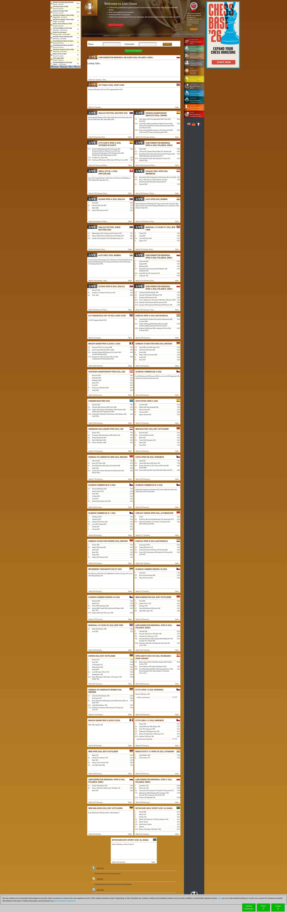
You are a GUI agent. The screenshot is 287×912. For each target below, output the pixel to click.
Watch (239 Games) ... (143, 802)
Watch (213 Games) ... (96, 802)
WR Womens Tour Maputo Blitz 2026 (105, 569)
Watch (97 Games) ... (95, 684)
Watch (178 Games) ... (96, 619)
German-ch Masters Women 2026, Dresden (108, 541)
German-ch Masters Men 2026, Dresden (153, 343)
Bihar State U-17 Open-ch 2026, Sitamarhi (154, 751)
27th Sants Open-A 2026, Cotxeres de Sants (109, 144)
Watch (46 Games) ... (143, 395)
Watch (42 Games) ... (143, 507)
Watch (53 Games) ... (119, 862)
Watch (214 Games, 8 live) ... (145, 280)
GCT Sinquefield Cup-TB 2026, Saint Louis (107, 315)
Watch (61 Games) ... (143, 834)
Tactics (100, 868)
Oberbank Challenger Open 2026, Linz (106, 429)
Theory (100, 879)
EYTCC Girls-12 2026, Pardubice (149, 720)
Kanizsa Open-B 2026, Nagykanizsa (151, 541)
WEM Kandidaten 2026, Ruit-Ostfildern (153, 597)
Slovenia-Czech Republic (144, 739)
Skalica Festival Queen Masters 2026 (109, 228)
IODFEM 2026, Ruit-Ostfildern (101, 656)
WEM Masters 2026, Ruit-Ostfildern (152, 429)
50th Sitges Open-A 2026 (146, 401)
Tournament (129, 44)
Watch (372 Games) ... (143, 650)
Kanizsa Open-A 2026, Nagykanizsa (151, 315)
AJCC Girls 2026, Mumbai (109, 255)
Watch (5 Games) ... (95, 834)
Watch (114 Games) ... (96, 714)
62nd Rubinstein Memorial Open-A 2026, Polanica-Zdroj (159, 144)
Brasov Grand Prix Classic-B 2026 (104, 720)
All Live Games (133, 51)
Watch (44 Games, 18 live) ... (98, 221)
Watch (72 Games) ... (143, 423)
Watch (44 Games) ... (143, 366)
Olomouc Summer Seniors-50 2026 (151, 569)
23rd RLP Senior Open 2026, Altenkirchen (154, 513)
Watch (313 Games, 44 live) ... (146, 137)
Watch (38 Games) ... (95, 774)
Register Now (116, 25)
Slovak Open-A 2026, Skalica (111, 199)
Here (219, 898)
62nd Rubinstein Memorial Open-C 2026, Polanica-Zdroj (159, 287)
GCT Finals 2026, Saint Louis (111, 85)
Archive (100, 890)
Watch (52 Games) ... (143, 774)
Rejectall (263, 907)
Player (90, 44)
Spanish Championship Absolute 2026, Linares (156, 114)
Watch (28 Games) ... (95, 650)
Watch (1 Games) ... (95, 107)
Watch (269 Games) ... (96, 366)
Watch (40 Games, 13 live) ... (145, 193)
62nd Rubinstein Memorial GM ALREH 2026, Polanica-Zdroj (125, 57)
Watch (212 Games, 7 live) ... (145, 310)
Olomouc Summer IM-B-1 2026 (101, 513)
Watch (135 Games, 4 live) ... (98, 193)
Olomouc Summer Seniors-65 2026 (104, 597)
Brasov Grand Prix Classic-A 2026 (104, 343)
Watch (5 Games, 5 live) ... (97, 137)
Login (194, 30)
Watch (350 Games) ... (143, 479)
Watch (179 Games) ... (96, 451)
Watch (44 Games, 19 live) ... (98, 310)
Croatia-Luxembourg (143, 697)
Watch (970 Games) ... (143, 338)
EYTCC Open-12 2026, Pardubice (149, 690)
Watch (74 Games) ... (143, 619)
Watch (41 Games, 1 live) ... (97, 80)
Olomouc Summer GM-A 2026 (148, 371)
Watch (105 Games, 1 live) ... (98, 280)
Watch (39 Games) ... (95, 745)
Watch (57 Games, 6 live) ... (145, 249)
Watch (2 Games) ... (95, 338)
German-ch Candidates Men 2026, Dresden (107, 457)
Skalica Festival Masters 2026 (113, 113)
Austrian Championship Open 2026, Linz (106, 371)
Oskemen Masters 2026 (99, 401)
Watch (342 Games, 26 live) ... (146, 165)
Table (177, 107)
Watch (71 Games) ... (143, 591)
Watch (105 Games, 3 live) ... (145, 221)
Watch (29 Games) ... (143, 684)
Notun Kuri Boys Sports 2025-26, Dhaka (130, 840)
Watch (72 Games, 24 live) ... (98, 165)
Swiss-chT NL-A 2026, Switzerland (108, 172)
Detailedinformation (248, 907)
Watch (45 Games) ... (95, 507)
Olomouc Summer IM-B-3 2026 (101, 485)
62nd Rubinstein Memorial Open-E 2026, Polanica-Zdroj (159, 256)
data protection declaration (64, 901)
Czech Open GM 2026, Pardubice (149, 457)
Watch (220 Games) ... (143, 714)
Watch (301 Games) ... (143, 563)
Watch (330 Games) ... (96, 423)
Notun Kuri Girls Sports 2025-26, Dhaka (154, 808)
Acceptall (278, 907)
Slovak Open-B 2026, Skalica (111, 286)
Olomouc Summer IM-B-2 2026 (149, 485)
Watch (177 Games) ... (143, 535)
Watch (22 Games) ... (95, 591)
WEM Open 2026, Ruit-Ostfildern (103, 751)
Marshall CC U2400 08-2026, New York (105, 625)
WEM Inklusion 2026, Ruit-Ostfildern (105, 808)
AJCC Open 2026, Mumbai (157, 199)
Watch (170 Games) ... (96, 479)
